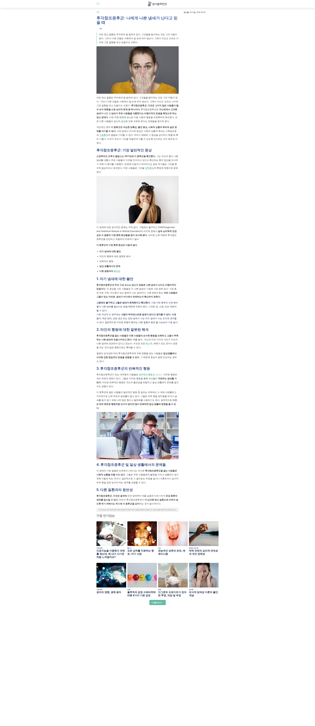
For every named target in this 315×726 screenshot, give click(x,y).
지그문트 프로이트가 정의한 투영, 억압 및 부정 (172, 594)
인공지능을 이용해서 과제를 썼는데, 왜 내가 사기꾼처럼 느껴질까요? (110, 554)
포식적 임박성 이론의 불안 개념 (203, 594)
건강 (97, 12)
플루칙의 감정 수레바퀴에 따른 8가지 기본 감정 (141, 594)
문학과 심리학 (193, 548)
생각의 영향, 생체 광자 (108, 592)
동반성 (117, 271)
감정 (128, 589)
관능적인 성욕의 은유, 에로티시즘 (171, 552)
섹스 (159, 548)
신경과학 (99, 548)
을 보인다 (150, 374)
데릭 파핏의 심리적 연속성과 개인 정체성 (203, 552)
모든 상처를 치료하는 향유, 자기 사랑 (140, 552)
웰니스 (129, 548)
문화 (159, 589)
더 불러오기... (157, 602)
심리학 (191, 589)
